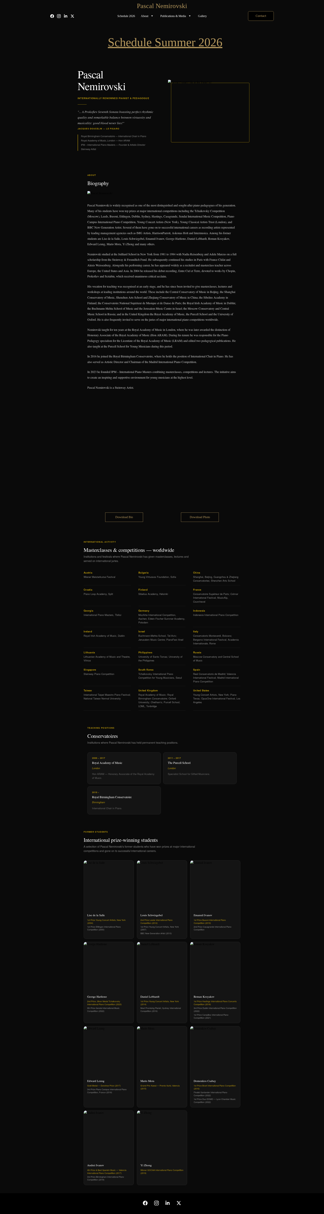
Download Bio (124, 517)
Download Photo (200, 517)
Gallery (202, 16)
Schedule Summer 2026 (165, 42)
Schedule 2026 (126, 16)
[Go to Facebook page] (53, 16)
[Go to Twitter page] (72, 16)
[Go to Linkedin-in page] (67, 16)
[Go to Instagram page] (60, 16)
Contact (261, 15)
